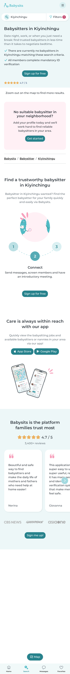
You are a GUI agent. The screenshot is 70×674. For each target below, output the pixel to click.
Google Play (48, 351)
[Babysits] (13, 5)
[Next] (64, 480)
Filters (58, 17)
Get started (35, 138)
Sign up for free (35, 73)
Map (37, 656)
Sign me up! (35, 535)
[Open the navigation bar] (62, 5)
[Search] (7, 17)
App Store (24, 351)
